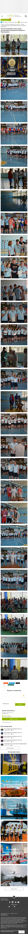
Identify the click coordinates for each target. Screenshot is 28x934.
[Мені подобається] (3, 686)
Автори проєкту (14, 904)
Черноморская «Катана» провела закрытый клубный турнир (14, 853)
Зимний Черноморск (14, 875)
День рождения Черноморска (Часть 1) (13, 728)
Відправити (20, 704)
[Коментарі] (4, 686)
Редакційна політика (9, 931)
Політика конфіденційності (6, 930)
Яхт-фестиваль (14, 808)
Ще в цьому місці (10, 748)
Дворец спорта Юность (8, 710)
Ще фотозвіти (14, 888)
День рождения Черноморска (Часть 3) (13, 736)
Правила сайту (14, 930)
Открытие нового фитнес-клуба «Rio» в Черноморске (14, 763)
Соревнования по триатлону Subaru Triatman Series (14, 830)
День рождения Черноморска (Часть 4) (13, 740)
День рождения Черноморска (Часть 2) (13, 732)
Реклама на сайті (4, 898)
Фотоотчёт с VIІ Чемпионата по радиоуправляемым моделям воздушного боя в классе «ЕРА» (14, 785)
